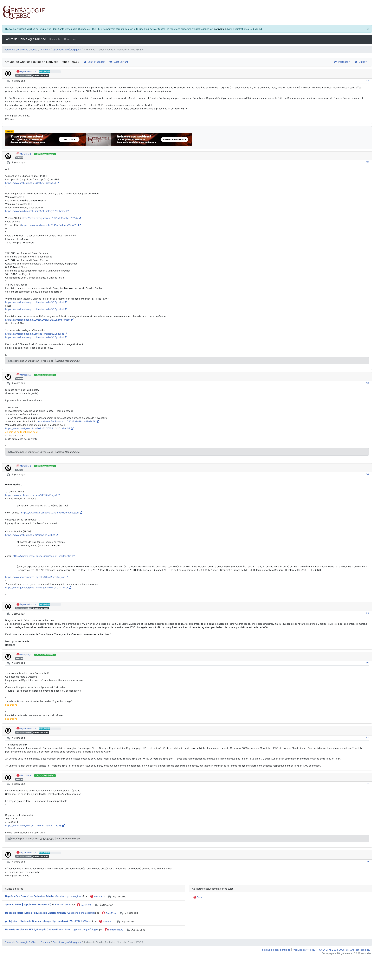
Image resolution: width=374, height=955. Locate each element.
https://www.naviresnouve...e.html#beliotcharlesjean (50, 512)
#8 (367, 783)
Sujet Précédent (95, 61)
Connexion (220, 28)
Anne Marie (110, 913)
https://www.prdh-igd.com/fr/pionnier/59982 (30, 534)
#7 (367, 737)
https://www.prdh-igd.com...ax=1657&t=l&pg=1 (31, 495)
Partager (342, 61)
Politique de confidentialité (275, 949)
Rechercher (55, 39)
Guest (199, 897)
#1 (367, 80)
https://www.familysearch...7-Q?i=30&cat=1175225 (50, 218)
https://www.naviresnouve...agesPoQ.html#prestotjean (35, 577)
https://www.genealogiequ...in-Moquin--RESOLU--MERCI (37, 587)
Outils (361, 61)
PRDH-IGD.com (61, 904)
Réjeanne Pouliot (27, 71)
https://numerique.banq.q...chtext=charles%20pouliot (35, 302)
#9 (367, 861)
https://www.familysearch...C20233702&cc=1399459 (66, 421)
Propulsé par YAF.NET (304, 949)
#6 (367, 662)
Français (45, 49)
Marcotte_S (25, 154)
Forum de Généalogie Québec (25, 39)
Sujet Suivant (120, 61)
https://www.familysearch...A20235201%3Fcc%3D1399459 (38, 428)
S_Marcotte (85, 904)
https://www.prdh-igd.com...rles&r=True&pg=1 (31, 182)
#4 (367, 474)
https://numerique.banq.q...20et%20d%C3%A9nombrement (38, 319)
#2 (367, 161)
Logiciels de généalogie (84, 929)
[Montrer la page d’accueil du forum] (187, 13)
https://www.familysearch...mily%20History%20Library (35, 211)
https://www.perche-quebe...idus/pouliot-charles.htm (42, 556)
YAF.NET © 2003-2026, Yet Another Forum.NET (345, 949)
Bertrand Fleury (115, 929)
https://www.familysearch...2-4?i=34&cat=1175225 (49, 225)
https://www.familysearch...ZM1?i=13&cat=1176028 (33, 825)
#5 (367, 613)
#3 (367, 382)
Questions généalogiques (67, 49)
